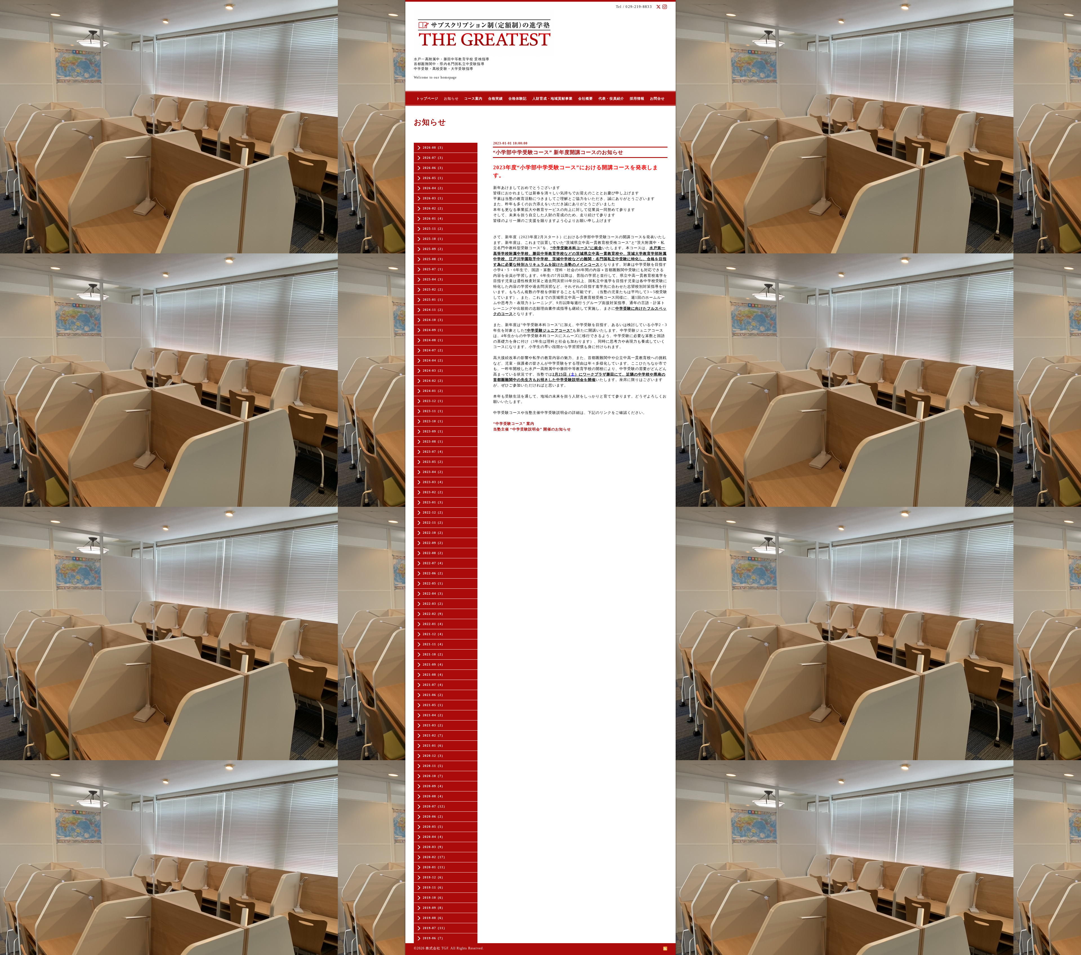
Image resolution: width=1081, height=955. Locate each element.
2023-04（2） (434, 472)
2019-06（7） (434, 938)
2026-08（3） (434, 147)
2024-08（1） (434, 340)
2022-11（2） (434, 522)
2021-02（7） (434, 735)
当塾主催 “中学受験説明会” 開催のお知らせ (532, 429)
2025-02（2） (434, 289)
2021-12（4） (434, 634)
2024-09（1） (434, 330)
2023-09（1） (434, 431)
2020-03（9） (434, 847)
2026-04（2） (434, 188)
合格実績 (495, 99)
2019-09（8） (434, 907)
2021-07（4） (434, 684)
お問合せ (657, 99)
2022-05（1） (434, 583)
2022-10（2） (434, 532)
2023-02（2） (434, 492)
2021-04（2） (434, 715)
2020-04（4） (434, 836)
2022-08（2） (434, 553)
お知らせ (451, 99)
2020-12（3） (434, 755)
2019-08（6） (434, 918)
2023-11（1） (434, 411)
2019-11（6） (434, 887)
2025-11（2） (434, 228)
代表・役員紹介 (611, 99)
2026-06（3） (434, 167)
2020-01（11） (435, 867)
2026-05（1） (434, 178)
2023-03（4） (434, 482)
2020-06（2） (434, 816)
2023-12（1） (434, 401)
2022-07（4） (434, 563)
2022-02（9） (434, 613)
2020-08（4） (434, 796)
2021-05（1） (434, 705)
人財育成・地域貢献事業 (552, 99)
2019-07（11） (435, 928)
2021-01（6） (434, 745)
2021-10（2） (434, 654)
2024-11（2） (434, 309)
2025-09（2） (434, 249)
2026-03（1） (434, 198)
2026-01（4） (434, 218)
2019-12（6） (434, 877)
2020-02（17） (435, 857)
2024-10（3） (434, 320)
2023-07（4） (434, 451)
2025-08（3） (434, 259)
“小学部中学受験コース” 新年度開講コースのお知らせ (558, 152)
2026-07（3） (434, 157)
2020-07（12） (435, 806)
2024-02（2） (434, 380)
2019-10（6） (434, 897)
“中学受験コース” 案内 (513, 423)
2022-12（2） (434, 512)
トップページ (427, 99)
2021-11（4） (434, 644)
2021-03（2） (434, 725)
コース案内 (473, 99)
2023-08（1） (434, 441)
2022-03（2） (434, 603)
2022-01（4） (434, 624)
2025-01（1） (434, 299)
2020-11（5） (434, 765)
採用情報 (637, 99)
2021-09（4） (434, 664)
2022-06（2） (434, 573)
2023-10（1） (434, 421)
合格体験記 (517, 99)
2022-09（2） (434, 543)
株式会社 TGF (437, 948)
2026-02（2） (434, 208)
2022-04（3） (434, 593)
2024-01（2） (434, 390)
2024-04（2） (434, 360)
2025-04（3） (434, 279)
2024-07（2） (434, 350)
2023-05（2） (434, 461)
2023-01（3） (434, 502)
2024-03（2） (434, 370)
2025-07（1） (434, 269)
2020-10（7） (434, 776)
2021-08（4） (434, 674)
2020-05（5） (434, 826)
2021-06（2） (434, 695)
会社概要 (585, 99)
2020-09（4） (434, 786)
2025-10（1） (434, 238)
